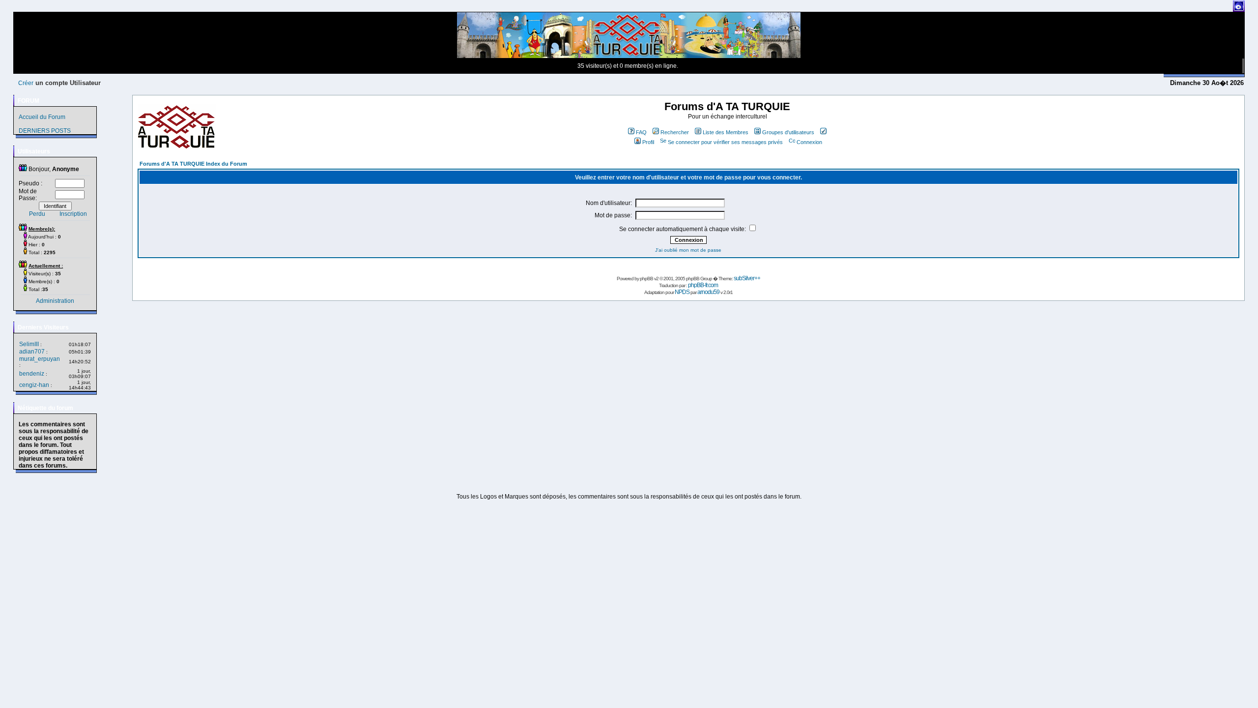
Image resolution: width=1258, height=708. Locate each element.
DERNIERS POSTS (45, 130)
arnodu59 (708, 292)
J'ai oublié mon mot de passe (688, 250)
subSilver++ (747, 278)
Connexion (809, 142)
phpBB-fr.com (703, 285)
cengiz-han (34, 385)
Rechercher (674, 132)
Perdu (37, 213)
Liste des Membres (725, 132)
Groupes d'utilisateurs (788, 132)
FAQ (641, 132)
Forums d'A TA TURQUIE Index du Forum (193, 164)
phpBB (646, 278)
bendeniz (31, 373)
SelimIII (29, 344)
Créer (25, 83)
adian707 (32, 351)
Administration (55, 300)
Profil (648, 142)
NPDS (682, 292)
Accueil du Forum (42, 117)
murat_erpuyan (39, 358)
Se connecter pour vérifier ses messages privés (725, 142)
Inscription (73, 213)
